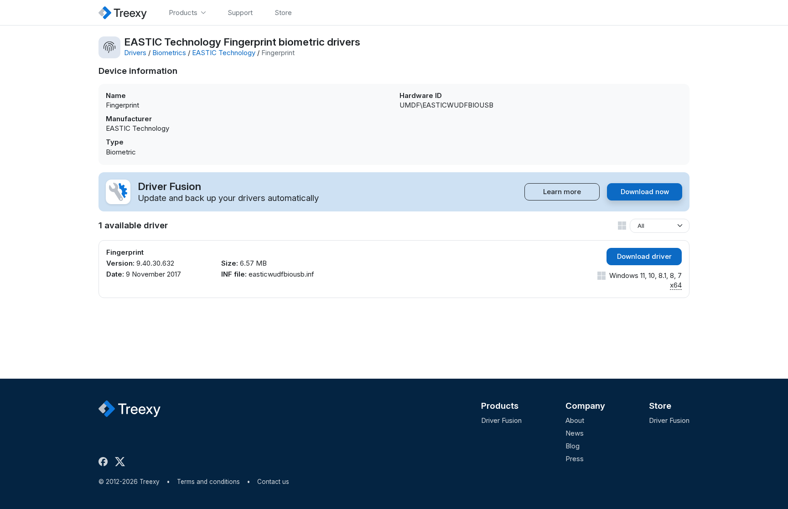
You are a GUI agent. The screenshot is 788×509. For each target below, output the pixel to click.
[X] (122, 461)
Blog (572, 446)
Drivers (135, 52)
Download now (645, 191)
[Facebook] (104, 461)
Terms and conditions (208, 481)
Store (660, 406)
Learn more (562, 191)
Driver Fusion (501, 420)
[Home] (122, 12)
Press (574, 458)
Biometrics (169, 52)
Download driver (644, 256)
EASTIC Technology (223, 52)
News (574, 433)
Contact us (273, 481)
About (574, 420)
